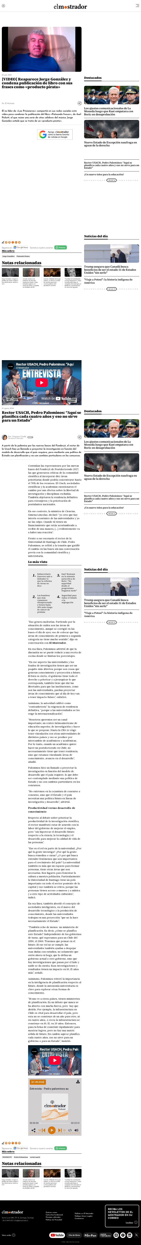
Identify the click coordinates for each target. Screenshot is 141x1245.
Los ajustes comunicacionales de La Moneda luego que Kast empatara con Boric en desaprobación (108, 111)
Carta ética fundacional (54, 1214)
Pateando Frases (23, 256)
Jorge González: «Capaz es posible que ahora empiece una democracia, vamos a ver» (10, 281)
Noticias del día (96, 236)
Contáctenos (79, 1218)
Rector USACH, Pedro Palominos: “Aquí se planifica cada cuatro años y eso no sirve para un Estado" (111, 165)
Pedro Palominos (21, 1157)
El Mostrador (10, 103)
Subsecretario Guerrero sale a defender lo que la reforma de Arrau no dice (44, 580)
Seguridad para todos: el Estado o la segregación (69, 599)
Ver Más (110, 180)
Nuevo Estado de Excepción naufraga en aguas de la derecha (110, 144)
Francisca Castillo (19, 436)
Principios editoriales (53, 1217)
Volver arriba (6, 1235)
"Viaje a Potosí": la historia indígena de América (108, 281)
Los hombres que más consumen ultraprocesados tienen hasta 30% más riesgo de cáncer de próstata (44, 603)
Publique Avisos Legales (84, 1216)
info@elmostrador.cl (21, 1220)
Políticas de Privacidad (54, 1219)
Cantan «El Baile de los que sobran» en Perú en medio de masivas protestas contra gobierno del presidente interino (52, 282)
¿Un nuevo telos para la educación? (104, 174)
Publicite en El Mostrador (84, 1213)
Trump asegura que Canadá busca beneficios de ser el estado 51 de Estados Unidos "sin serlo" (110, 270)
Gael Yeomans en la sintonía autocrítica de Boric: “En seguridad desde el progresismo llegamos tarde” (69, 582)
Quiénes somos (51, 1212)
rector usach (35, 1157)
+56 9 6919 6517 (8, 1220)
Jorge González (8, 256)
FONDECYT (7, 1157)
